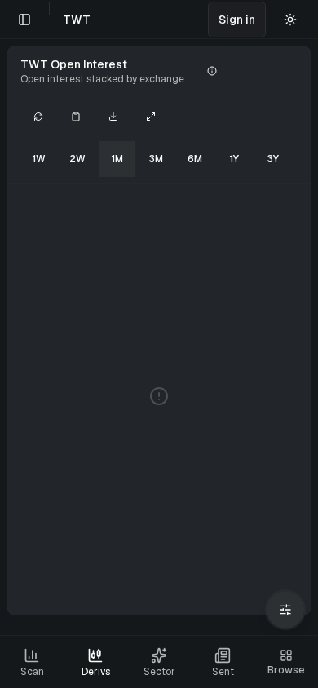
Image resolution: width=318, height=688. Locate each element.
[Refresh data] (38, 117)
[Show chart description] (212, 71)
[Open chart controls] (285, 609)
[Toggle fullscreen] (151, 117)
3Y (273, 158)
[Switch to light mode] (290, 19)
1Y (234, 158)
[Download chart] (113, 117)
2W (77, 158)
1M (117, 158)
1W (39, 158)
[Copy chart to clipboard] (76, 117)
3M (156, 158)
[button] (237, 19)
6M (195, 158)
